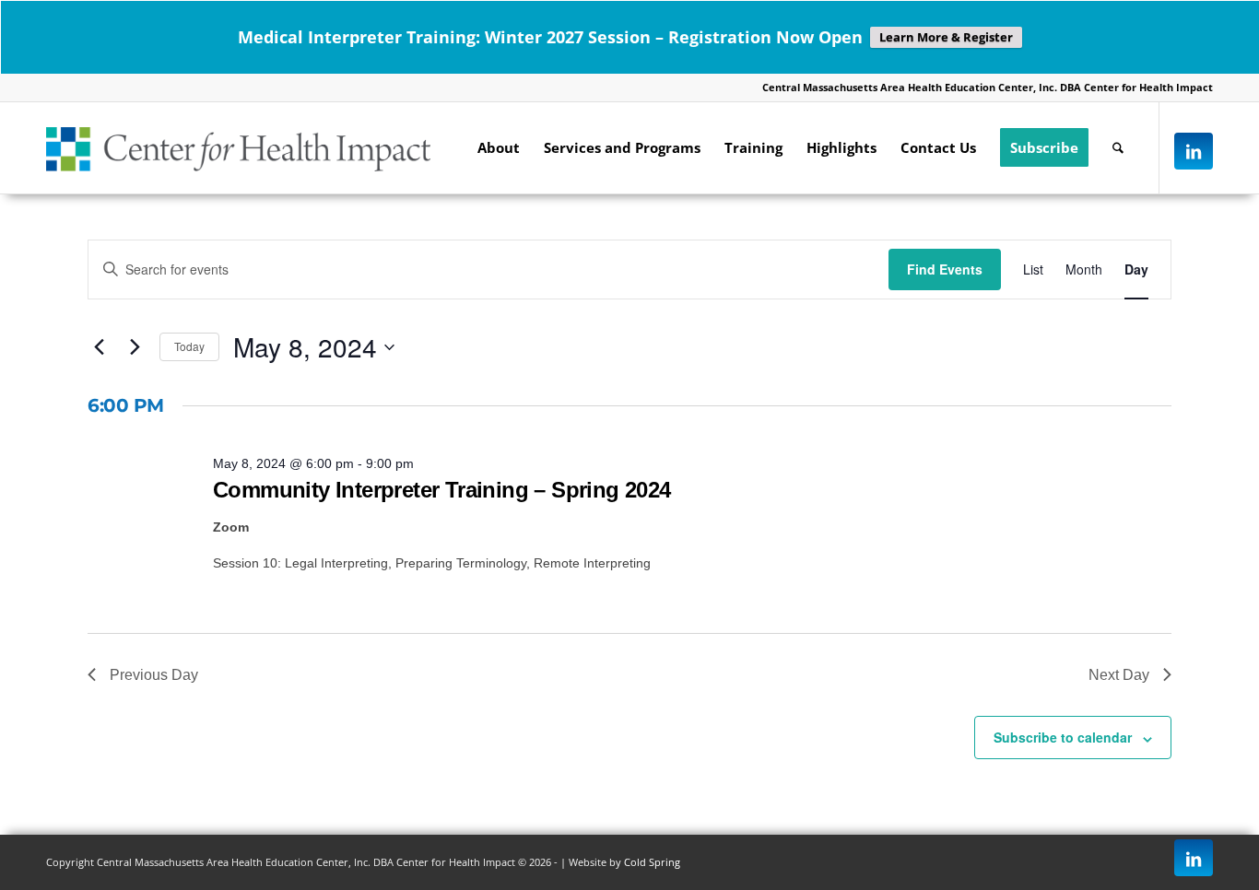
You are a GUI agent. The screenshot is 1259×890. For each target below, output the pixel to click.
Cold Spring (652, 862)
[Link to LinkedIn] (1193, 151)
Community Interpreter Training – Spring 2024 (442, 489)
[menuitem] (498, 147)
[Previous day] (99, 347)
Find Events (944, 269)
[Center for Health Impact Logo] (238, 147)
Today (189, 346)
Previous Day (154, 675)
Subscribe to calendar (1063, 737)
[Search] (1117, 147)
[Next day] (135, 347)
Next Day (1118, 675)
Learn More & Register (946, 37)
